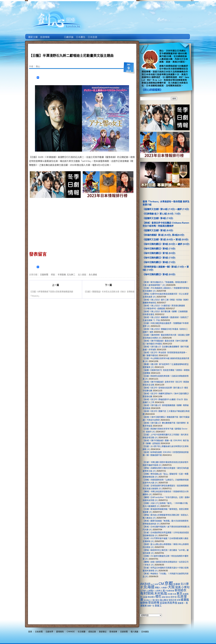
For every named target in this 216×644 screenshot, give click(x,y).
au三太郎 (154, 584)
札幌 (174, 594)
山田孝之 (158, 591)
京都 (168, 583)
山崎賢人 (151, 591)
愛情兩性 (60, 632)
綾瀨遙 (185, 599)
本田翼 (170, 594)
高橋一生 (150, 606)
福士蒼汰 (155, 600)
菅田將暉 (153, 602)
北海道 (148, 587)
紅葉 (178, 600)
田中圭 (174, 597)
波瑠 (163, 597)
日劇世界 (68, 34)
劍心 (38, 66)
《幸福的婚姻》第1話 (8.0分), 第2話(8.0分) (163, 235)
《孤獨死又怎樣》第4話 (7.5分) (158, 218)
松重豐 (145, 597)
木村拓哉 (160, 593)
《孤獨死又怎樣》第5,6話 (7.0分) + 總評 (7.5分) (166, 209)
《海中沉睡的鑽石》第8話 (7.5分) (159, 248)
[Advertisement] (55, 223)
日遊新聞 (124, 632)
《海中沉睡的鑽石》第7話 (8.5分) (159, 253)
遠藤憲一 (181, 603)
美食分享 (104, 34)
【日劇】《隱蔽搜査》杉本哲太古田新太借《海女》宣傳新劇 (109, 291)
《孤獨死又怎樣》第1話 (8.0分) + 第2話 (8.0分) (165, 239)
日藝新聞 (44, 274)
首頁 (30, 632)
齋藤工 (158, 605)
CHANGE (71, 632)
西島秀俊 (172, 602)
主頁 (33, 34)
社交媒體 (81, 632)
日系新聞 (39, 632)
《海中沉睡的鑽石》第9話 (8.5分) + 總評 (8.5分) (166, 244)
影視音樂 (113, 632)
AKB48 (145, 584)
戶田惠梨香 (169, 591)
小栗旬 (185, 587)
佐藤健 (176, 584)
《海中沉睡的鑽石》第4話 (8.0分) (159, 274)
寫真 (178, 587)
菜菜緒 (163, 603)
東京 (179, 593)
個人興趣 (134, 632)
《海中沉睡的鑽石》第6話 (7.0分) (159, 262)
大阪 (171, 587)
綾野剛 (144, 602)
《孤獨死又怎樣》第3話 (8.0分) (158, 230)
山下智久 (143, 591)
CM (161, 584)
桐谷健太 (151, 597)
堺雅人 (158, 588)
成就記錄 (92, 632)
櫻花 (158, 596)
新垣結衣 (180, 590)
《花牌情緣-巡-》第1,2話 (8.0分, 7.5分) (161, 213)
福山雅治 (164, 600)
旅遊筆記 (103, 632)
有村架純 (147, 593)
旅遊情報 (56, 34)
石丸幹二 (71, 274)
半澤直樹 (62, 274)
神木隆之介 (148, 600)
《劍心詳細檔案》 (152, 89)
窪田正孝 (172, 600)
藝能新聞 (45, 34)
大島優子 (164, 588)
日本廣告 (80, 34)
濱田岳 (167, 597)
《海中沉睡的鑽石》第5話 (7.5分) (159, 257)
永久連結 (93, 274)
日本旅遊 (92, 34)
